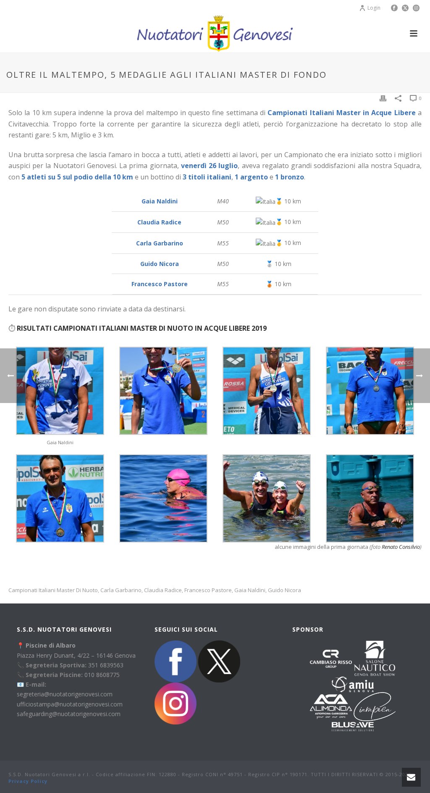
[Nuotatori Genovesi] (214, 34)
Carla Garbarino (121, 590)
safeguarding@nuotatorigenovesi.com (69, 714)
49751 (235, 774)
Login (373, 7)
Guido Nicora (284, 590)
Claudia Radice (163, 590)
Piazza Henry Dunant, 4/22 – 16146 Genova (76, 655)
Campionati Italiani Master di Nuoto (53, 590)
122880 (167, 774)
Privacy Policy (27, 781)
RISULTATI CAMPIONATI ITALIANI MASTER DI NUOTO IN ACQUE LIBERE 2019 (142, 328)
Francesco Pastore (208, 590)
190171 (298, 774)
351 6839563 (105, 665)
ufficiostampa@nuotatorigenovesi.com (70, 704)
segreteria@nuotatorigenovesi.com (65, 694)
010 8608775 (102, 675)
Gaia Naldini (249, 590)
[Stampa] (383, 98)
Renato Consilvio (401, 547)
